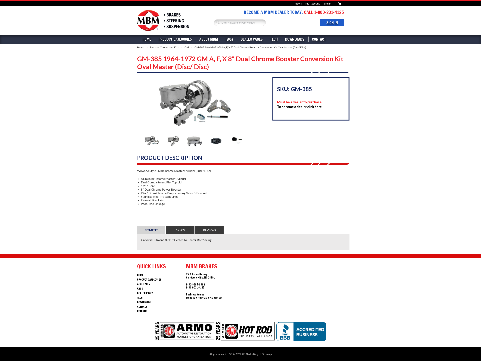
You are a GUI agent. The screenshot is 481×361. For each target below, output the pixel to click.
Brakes (163, 20)
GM (187, 47)
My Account (313, 3)
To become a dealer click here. (299, 107)
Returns (142, 311)
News (298, 3)
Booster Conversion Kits (164, 47)
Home (146, 39)
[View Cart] (339, 3)
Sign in (327, 3)
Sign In (332, 22)
